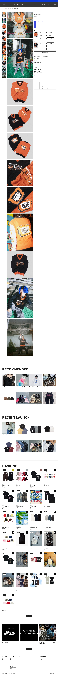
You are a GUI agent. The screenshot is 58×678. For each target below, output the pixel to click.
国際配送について (12, 668)
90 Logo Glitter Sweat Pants (47, 404)
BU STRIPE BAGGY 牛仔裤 (47, 527)
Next (55, 631)
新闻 (22, 4)
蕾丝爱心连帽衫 (18, 485)
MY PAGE (43, 4)
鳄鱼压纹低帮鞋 (46, 548)
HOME (3, 8)
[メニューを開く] (55, 4)
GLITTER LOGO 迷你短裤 (5, 548)
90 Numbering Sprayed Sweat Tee (20, 386)
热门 (2, 658)
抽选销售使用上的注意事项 (13, 667)
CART (48, 4)
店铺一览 (11, 659)
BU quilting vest (4, 404)
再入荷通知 (50, 32)
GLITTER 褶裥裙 (4, 610)
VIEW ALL (29, 648)
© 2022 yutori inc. (53, 673)
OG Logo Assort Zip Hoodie (20, 404)
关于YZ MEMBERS (12, 666)
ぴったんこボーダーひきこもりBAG (6, 434)
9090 (6, 8)
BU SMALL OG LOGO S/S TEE (47, 434)
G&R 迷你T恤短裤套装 (47, 589)
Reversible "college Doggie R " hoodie (34, 386)
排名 (18, 4)
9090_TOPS (9, 8)
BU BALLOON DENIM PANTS (33, 434)
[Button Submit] (55, 660)
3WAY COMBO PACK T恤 (5, 527)
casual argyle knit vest (46, 386)
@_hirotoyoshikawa (36, 72)
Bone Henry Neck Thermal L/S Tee (34, 404)
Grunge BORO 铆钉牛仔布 (19, 506)
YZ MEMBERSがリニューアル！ (25, 642)
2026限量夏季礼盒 (18, 527)
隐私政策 (6, 673)
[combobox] (29, 677)
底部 (2, 659)
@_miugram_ (36, 71)
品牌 (14, 4)
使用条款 (3, 673)
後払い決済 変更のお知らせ (6, 642)
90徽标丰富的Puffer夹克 (5, 589)
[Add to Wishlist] (55, 33)
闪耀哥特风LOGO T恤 (46, 485)
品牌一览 (11, 658)
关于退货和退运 (12, 664)
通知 (10, 665)
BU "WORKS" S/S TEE (19, 434)
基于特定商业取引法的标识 (11, 673)
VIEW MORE (29, 615)
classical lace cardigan (5, 386)
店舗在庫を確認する (45, 52)
